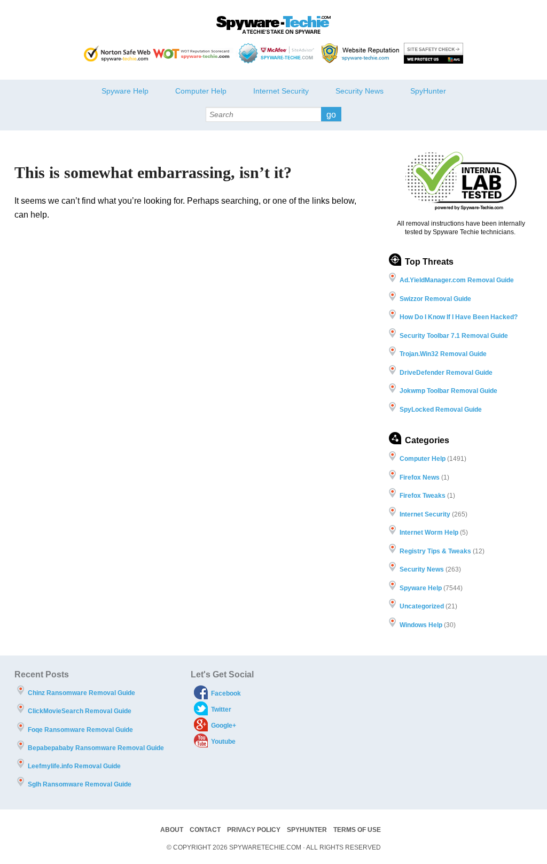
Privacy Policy (253, 830)
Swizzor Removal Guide (435, 299)
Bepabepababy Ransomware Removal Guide (96, 748)
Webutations (362, 53)
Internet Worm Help (429, 532)
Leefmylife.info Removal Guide (74, 766)
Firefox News (420, 477)
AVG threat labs (433, 53)
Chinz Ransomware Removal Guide (81, 693)
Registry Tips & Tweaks (435, 551)
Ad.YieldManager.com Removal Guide (457, 280)
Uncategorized (422, 606)
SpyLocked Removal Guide (441, 409)
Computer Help (200, 91)
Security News (359, 91)
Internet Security (281, 91)
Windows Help (421, 625)
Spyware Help (125, 91)
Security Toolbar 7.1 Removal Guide (454, 336)
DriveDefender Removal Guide (446, 372)
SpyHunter (428, 91)
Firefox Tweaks (423, 495)
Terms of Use (357, 830)
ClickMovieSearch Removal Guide (79, 711)
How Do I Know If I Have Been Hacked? (459, 317)
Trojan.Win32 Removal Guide (443, 354)
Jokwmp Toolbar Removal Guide (448, 391)
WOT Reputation (193, 53)
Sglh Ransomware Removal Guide (79, 784)
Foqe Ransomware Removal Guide (80, 730)
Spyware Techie (273, 25)
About (171, 830)
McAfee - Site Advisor (277, 53)
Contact (205, 830)
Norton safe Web (117, 53)
